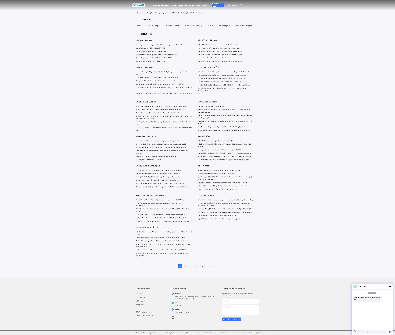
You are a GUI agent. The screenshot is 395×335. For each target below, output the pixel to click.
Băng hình (140, 305)
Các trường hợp (224, 26)
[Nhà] (138, 5)
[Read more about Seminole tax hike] (208, 266)
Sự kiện (184, 5)
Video (190, 5)
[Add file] (354, 331)
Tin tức (210, 26)
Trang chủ (156, 5)
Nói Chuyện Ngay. (216, 5)
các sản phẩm (176, 5)
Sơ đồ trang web (148, 333)
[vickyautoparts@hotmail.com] (172, 318)
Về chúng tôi (165, 5)
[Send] (390, 331)
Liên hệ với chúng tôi (199, 5)
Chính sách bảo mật (135, 333)
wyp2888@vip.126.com (182, 312)
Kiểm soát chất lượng (193, 26)
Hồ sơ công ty (154, 26)
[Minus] (390, 286)
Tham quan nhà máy (172, 26)
